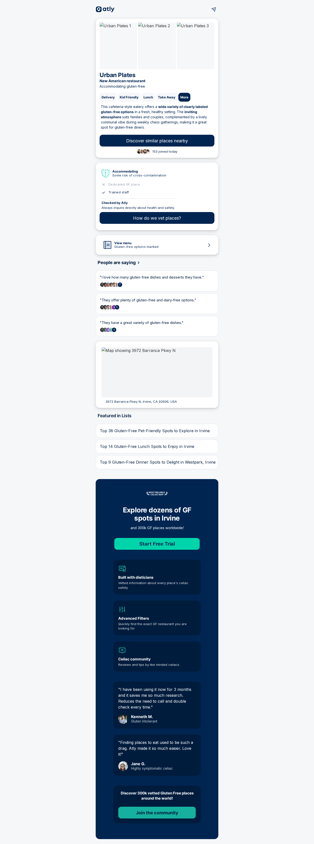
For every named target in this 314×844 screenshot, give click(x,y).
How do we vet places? (157, 218)
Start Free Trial (157, 544)
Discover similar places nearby (157, 140)
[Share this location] (213, 9)
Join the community (157, 812)
